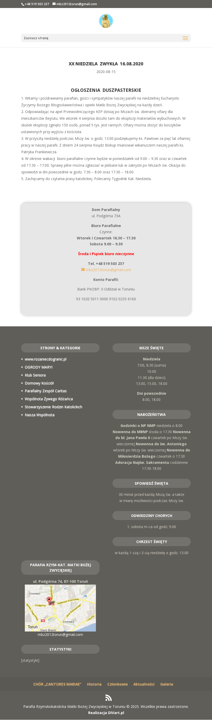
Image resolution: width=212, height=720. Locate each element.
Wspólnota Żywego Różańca (49, 398)
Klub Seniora (35, 375)
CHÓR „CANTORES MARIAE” (57, 684)
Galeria (166, 684)
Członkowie (117, 684)
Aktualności (144, 684)
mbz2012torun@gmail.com (60, 634)
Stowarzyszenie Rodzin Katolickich (53, 406)
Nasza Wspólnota (40, 414)
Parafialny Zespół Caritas (46, 390)
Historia (94, 684)
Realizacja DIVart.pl (106, 712)
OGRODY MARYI (38, 367)
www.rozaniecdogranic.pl (45, 359)
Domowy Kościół (39, 383)
